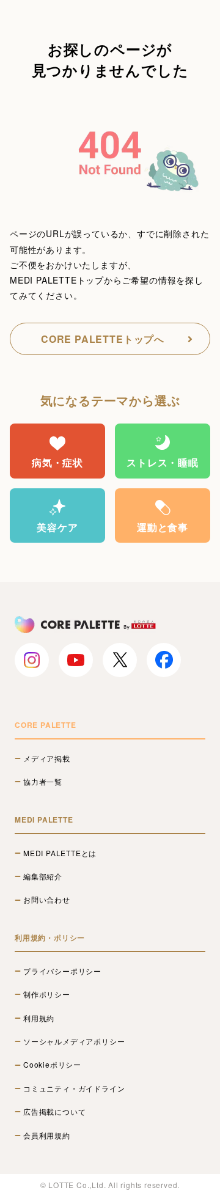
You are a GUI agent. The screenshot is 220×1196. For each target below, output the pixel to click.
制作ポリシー (46, 994)
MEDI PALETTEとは (60, 853)
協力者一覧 (42, 781)
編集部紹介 (42, 876)
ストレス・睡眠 (163, 462)
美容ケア (57, 527)
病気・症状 (57, 462)
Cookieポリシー (52, 1064)
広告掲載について (54, 1111)
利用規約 (38, 1018)
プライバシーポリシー (62, 971)
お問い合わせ (46, 899)
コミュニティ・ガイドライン (74, 1088)
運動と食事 (162, 527)
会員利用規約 (46, 1135)
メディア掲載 (46, 758)
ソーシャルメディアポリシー (74, 1041)
